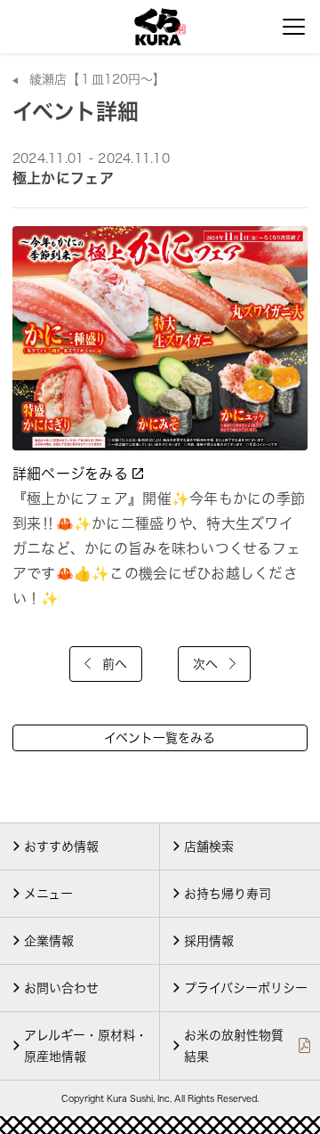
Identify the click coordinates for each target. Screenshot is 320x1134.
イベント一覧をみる (159, 738)
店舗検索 (209, 846)
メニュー (48, 893)
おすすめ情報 (61, 846)
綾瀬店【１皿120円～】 (97, 79)
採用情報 (209, 941)
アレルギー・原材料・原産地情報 (86, 1046)
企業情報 (49, 941)
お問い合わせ (61, 988)
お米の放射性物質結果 (234, 1046)
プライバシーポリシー (246, 988)
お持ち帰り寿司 (227, 893)
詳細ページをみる (72, 473)
